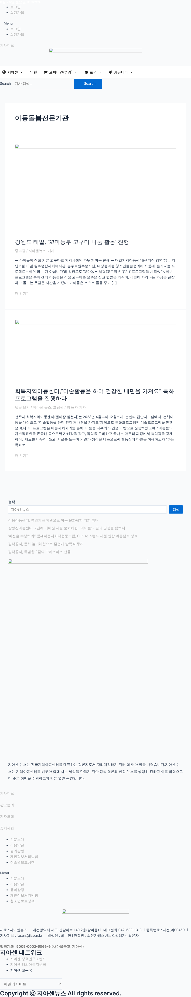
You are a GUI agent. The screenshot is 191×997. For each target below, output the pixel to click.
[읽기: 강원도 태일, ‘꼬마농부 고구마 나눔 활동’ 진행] (95, 188)
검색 (11, 502)
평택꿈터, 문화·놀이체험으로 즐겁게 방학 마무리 (46, 544)
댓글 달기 (22, 407)
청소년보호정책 (22, 862)
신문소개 (17, 839)
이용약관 (17, 845)
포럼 (93, 72)
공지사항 (7, 828)
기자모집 (7, 816)
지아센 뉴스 (42, 407)
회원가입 (17, 13)
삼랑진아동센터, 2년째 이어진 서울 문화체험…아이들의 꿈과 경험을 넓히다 (66, 528)
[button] (95, 23)
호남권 (58, 407)
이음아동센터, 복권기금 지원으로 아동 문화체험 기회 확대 (53, 520)
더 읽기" (21, 293)
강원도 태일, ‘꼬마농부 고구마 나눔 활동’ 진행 (72, 241)
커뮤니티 (121, 72)
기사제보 (7, 793)
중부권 (20, 251)
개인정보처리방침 (24, 857)
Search (5, 84)
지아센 (12, 72)
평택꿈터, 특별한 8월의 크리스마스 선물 (39, 552)
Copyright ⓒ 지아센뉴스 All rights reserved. (60, 993)
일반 (33, 72)
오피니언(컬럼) (60, 72)
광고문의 (7, 805)
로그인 (15, 7)
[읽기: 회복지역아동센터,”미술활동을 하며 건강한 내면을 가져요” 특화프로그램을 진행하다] (95, 351)
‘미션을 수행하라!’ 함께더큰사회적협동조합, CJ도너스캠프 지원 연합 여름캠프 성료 (73, 536)
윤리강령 (17, 851)
